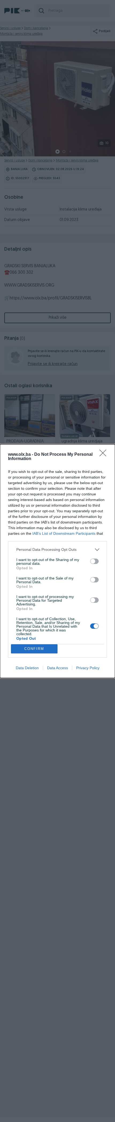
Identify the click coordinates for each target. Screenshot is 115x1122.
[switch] (94, 561)
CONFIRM (34, 649)
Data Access (57, 668)
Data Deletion (27, 668)
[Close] (104, 455)
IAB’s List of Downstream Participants (63, 533)
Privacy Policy (87, 668)
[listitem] (57, 549)
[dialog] (57, 561)
